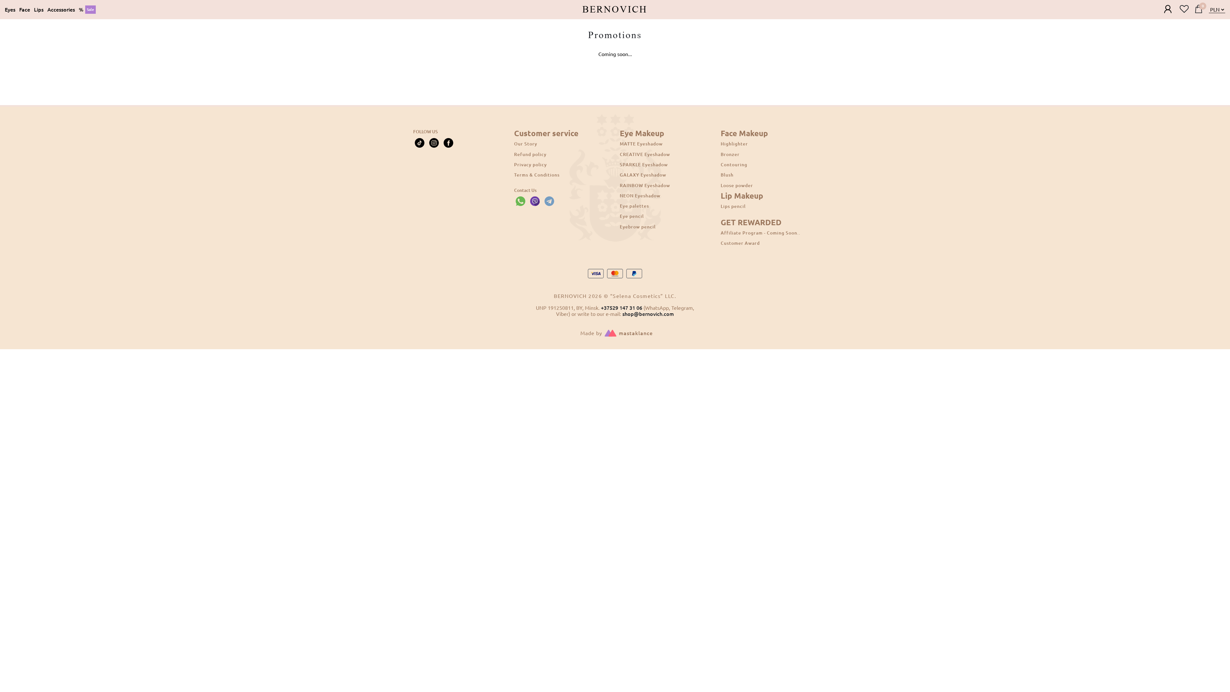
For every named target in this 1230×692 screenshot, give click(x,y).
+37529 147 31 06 (621, 308)
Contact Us (525, 190)
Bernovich (614, 9)
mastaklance (636, 333)
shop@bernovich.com (648, 314)
